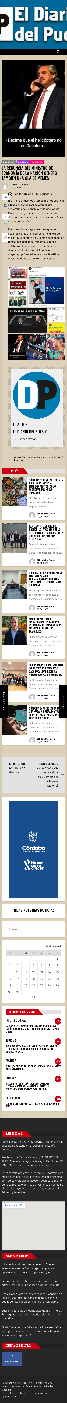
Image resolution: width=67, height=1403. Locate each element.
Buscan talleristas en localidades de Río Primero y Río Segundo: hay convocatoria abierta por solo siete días (32, 1314)
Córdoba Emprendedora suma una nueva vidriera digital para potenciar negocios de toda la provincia (46, 713)
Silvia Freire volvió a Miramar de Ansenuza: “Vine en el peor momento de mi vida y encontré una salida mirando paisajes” (32, 1049)
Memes (49, 457)
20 (41, 978)
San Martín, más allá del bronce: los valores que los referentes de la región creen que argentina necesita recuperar (46, 532)
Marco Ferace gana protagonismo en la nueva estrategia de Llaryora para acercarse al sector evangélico (45, 625)
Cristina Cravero (22, 457)
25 (25, 985)
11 (25, 972)
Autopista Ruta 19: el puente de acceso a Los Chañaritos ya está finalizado (33, 1068)
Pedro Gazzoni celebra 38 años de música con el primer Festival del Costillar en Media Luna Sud (31, 1283)
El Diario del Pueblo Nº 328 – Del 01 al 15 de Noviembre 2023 (32, 1105)
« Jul (32, 997)
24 (17, 985)
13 (41, 972)
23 (9, 985)
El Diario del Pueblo (19, 184)
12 (33, 972)
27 (41, 985)
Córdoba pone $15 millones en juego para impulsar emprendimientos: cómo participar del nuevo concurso (46, 486)
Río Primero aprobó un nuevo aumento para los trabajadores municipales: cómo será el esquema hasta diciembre (46, 579)
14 (49, 972)
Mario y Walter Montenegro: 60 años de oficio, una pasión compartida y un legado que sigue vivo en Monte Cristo (33, 1028)
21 (49, 978)
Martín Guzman (38, 457)
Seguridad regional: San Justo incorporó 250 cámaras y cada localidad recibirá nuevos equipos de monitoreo (46, 670)
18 (25, 978)
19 (33, 978)
